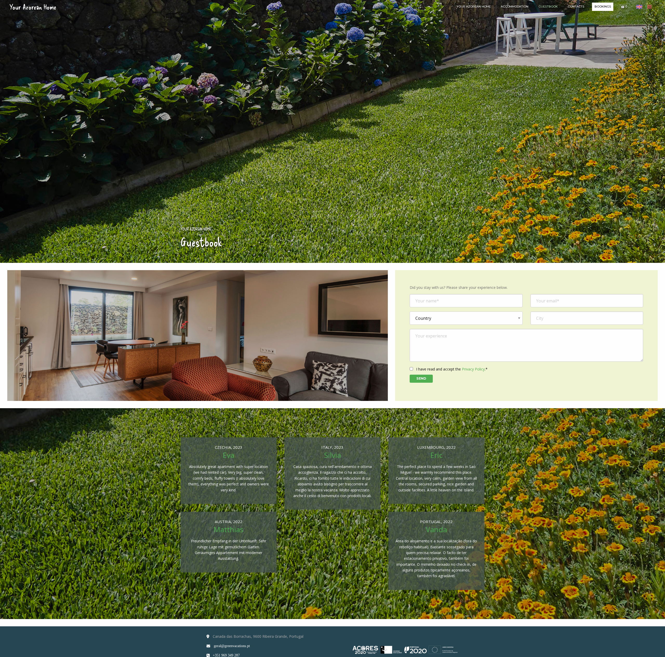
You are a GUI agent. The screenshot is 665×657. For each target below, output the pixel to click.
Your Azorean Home (32, 6)
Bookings (603, 6)
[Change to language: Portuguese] (648, 7)
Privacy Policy (473, 369)
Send (421, 378)
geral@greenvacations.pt (232, 646)
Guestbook (548, 6)
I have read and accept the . (451, 369)
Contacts (576, 6)
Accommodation (514, 6)
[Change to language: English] (639, 7)
